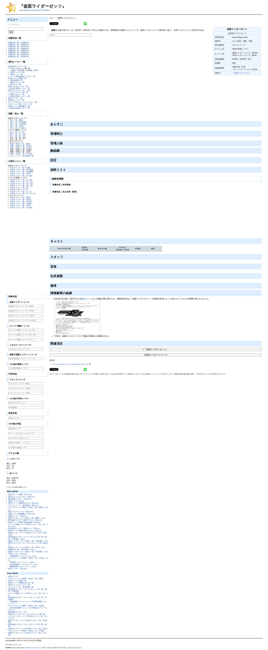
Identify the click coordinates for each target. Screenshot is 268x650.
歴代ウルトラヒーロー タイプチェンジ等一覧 (26, 614)
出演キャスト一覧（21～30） (22, 184)
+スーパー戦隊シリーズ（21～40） (22, 335)
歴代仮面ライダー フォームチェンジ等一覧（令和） (27, 625)
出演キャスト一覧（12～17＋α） (23, 194)
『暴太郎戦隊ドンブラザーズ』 (23, 564)
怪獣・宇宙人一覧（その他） (22, 154)
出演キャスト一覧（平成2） (21, 201)
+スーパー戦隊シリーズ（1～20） (22, 330)
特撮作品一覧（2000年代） (19, 52)
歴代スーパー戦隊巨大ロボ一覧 (23, 503)
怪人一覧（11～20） (18, 134)
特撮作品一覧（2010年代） (19, 54)
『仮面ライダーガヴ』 (241, 73)
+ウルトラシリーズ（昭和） (19, 384)
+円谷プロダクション (17, 403)
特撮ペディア (16, 501)
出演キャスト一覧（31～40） (22, 186)
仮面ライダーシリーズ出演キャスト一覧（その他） (27, 634)
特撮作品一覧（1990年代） (19, 51)
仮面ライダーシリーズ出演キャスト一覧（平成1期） (27, 621)
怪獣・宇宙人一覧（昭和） (21, 144)
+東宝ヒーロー (14, 418)
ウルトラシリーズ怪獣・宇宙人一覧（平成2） (27, 631)
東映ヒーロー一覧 (17, 516)
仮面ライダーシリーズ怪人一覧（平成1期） (28, 552)
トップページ (13, 24)
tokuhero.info (17, 644)
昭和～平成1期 (18, 70)
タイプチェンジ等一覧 (19, 92)
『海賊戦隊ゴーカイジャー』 (22, 556)
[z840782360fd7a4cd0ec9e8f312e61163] (49, 76)
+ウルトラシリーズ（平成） (19, 388)
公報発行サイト (84, 299)
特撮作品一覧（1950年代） (19, 43)
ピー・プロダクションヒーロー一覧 (22, 102)
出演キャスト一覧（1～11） (21, 192)
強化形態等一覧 (16, 80)
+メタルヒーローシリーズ (18, 349)
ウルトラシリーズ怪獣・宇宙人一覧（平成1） (27, 606)
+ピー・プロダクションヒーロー (21, 433)
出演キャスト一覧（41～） (21, 188)
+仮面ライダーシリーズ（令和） (21, 316)
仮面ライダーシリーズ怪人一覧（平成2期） (28, 541)
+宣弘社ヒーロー (15, 428)
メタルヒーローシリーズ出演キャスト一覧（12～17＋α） (28, 617)
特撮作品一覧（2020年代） (19, 57)
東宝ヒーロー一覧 (15, 98)
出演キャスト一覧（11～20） (22, 182)
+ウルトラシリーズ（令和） (19, 393)
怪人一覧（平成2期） (18, 124)
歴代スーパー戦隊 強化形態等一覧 (24, 522)
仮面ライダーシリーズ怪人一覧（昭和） (26, 518)
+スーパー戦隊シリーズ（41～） (21, 339)
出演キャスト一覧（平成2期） (22, 172)
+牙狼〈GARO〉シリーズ (18, 443)
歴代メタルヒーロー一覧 (18, 86)
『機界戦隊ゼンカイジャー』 (22, 566)
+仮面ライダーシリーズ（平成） (21, 311)
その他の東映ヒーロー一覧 (19, 88)
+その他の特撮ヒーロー (18, 447)
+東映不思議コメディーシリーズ (21, 359)
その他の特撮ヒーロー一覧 (19, 108)
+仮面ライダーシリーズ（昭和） (21, 306)
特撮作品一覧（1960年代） (19, 45)
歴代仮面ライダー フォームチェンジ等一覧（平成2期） (27, 598)
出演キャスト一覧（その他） (22, 176)
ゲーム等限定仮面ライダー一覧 (22, 76)
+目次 (52, 35)
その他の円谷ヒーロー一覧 (19, 96)
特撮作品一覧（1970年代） (19, 46)
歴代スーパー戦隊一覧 (17, 78)
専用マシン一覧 (16, 74)
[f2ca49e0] (57, 285)
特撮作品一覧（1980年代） (19, 49)
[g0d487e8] (60, 150)
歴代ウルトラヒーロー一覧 (19, 90)
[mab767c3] (57, 266)
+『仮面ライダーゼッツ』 (155, 349)
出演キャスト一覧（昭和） (21, 168)
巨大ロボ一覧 (15, 84)
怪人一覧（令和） (17, 126)
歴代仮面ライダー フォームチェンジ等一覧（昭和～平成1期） (27, 590)
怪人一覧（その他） (18, 128)
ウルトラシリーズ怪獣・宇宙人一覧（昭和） (26, 579)
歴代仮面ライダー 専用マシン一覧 (24, 528)
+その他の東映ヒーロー (18, 368)
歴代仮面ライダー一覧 (17, 66)
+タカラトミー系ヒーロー (18, 438)
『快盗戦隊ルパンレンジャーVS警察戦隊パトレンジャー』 (27, 602)
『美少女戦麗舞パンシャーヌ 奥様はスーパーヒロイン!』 (27, 609)
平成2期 (29, 70)
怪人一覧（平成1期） (18, 122)
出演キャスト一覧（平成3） (21, 203)
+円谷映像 (12, 407)
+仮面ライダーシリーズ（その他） (22, 320)
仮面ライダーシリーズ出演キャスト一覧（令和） (28, 534)
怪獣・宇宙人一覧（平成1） (21, 146)
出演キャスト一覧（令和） (21, 174)
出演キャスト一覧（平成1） (21, 200)
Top (51, 18)
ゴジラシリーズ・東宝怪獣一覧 (21, 156)
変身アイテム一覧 (17, 72)
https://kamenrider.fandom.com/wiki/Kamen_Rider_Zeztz (71, 364)
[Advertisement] (27, 250)
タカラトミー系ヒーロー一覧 (20, 104)
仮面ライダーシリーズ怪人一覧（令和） (26, 547)
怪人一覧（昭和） (17, 120)
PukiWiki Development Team (33, 647)
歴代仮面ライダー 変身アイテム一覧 (25, 520)
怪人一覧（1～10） (18, 132)
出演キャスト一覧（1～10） (21, 180)
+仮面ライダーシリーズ (155, 355)
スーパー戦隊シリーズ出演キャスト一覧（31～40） (27, 525)
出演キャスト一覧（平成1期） (22, 170)
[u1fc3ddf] (57, 159)
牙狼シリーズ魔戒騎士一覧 (19, 106)
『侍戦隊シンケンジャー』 (21, 562)
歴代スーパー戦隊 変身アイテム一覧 (25, 531)
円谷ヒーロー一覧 (17, 554)
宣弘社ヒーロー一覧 (16, 100)
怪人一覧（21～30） (18, 136)
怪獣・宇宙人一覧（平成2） (21, 148)
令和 (35, 70)
